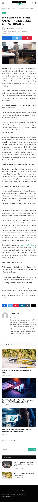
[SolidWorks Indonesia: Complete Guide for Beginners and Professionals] (19, 417)
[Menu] (3, 3)
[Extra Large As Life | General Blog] (19, 3)
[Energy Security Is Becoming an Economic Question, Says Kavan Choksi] (7, 464)
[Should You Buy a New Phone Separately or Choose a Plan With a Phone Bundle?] (19, 388)
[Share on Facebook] (7, 38)
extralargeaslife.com (8, 496)
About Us (24, 490)
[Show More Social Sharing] (34, 38)
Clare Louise (10, 28)
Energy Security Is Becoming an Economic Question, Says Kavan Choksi (24, 464)
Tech (4, 13)
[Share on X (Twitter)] (17, 38)
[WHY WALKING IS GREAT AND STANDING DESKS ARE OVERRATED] (19, 53)
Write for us (15, 490)
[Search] (35, 3)
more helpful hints (27, 245)
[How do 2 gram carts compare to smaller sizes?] (19, 358)
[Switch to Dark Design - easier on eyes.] (32, 3)
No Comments (23, 31)
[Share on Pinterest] (27, 38)
